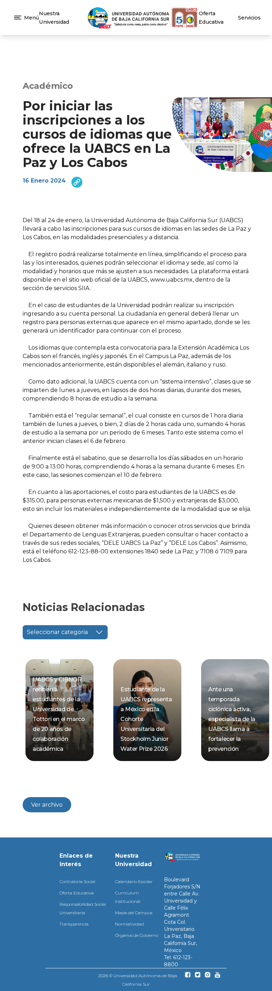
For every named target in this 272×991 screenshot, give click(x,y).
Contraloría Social (77, 881)
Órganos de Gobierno (136, 935)
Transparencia (74, 924)
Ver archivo (47, 804)
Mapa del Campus (133, 912)
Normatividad (129, 924)
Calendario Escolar (134, 881)
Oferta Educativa (77, 892)
